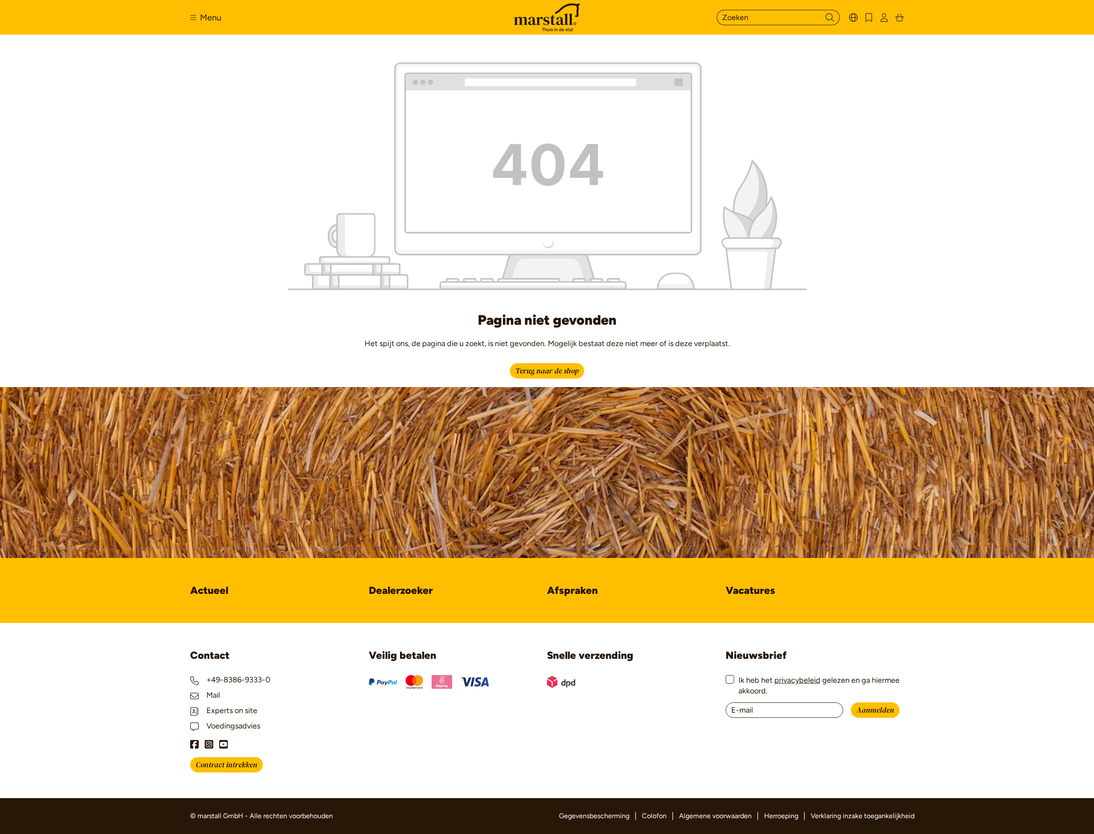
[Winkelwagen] (899, 17)
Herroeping (781, 816)
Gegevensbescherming (594, 816)
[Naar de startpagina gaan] (547, 17)
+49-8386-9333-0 (238, 679)
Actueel (209, 590)
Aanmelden (875, 710)
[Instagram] (209, 744)
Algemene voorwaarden (715, 816)
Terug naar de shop (547, 371)
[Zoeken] (830, 17)
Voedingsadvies (232, 726)
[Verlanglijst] (868, 17)
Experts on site (231, 710)
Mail (212, 695)
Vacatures (750, 590)
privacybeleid (797, 680)
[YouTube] (223, 744)
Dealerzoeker (401, 590)
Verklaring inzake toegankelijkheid (863, 816)
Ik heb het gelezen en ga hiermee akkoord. (819, 685)
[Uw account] (884, 17)
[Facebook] (194, 744)
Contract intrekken (226, 765)
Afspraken (572, 590)
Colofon (654, 816)
